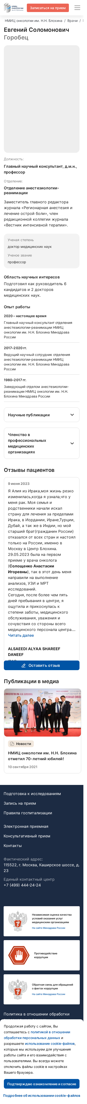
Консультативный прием (27, 847)
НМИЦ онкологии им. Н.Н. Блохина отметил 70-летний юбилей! (42, 767)
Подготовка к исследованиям (32, 805)
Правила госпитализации (28, 824)
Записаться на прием (48, 8)
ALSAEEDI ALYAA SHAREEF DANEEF (34, 651)
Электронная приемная (26, 837)
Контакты (13, 857)
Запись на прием (20, 814)
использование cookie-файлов (50, 1043)
